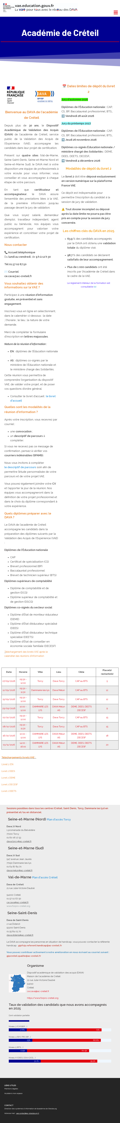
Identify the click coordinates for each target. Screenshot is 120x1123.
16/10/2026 (9, 735)
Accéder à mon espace (13, 1093)
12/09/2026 (9, 690)
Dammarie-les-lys (40, 690)
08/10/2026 (9, 726)
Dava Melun (59, 690)
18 (107, 735)
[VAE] (40, 7)
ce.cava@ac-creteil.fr (38, 991)
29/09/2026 (8, 708)
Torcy (40, 681)
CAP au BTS (81, 681)
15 (107, 717)
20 (107, 744)
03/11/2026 (9, 744)
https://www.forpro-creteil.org (42, 998)
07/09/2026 (8, 681)
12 (107, 690)
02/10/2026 (9, 717)
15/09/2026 (9, 699)
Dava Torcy (59, 681)
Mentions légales (11, 1089)
